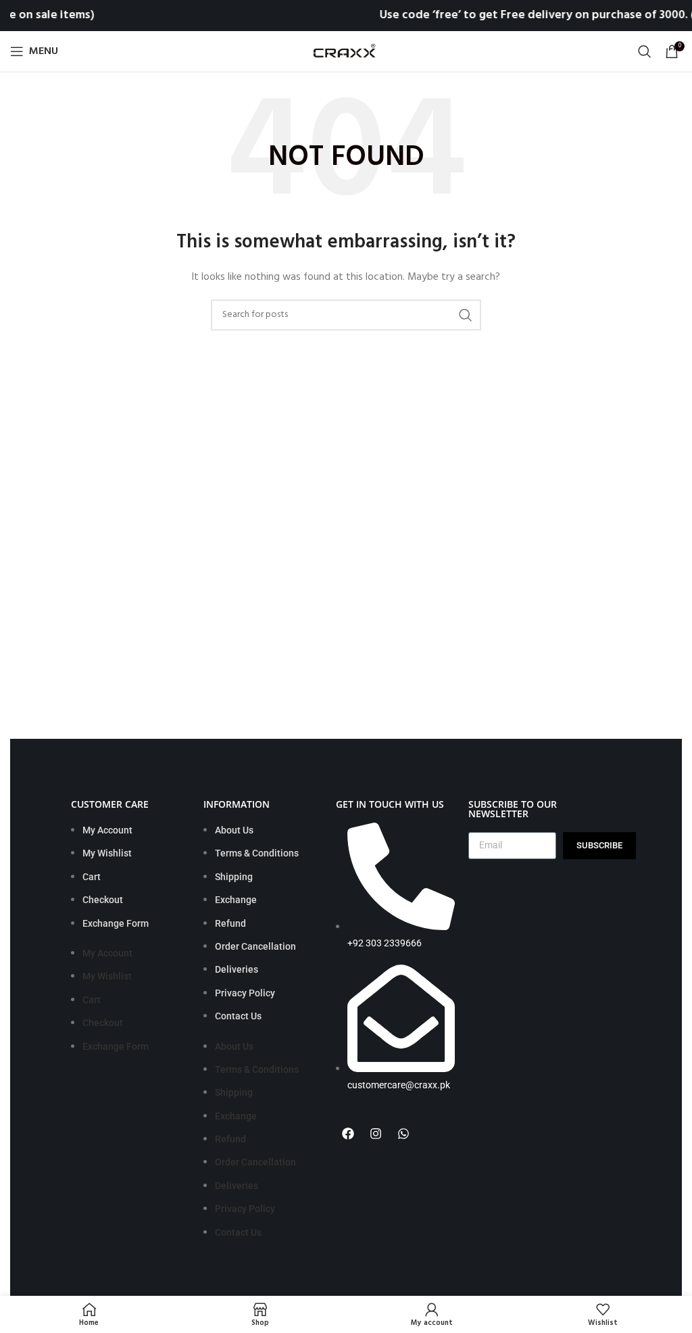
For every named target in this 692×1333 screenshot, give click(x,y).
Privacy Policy (245, 993)
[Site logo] (346, 51)
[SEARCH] (465, 315)
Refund (230, 923)
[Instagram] (376, 1133)
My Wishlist (107, 853)
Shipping (234, 876)
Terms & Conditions (257, 853)
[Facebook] (348, 1133)
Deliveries (236, 969)
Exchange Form (115, 923)
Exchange (236, 899)
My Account (107, 830)
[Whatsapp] (403, 1133)
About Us (234, 830)
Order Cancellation (255, 946)
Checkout (102, 899)
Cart (91, 876)
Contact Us (238, 1016)
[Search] (644, 51)
